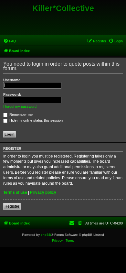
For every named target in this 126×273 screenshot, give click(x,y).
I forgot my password (20, 106)
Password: (12, 94)
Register (12, 206)
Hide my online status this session (35, 120)
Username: (12, 80)
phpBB (46, 234)
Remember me (20, 114)
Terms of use (15, 192)
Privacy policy (43, 192)
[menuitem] (9, 41)
